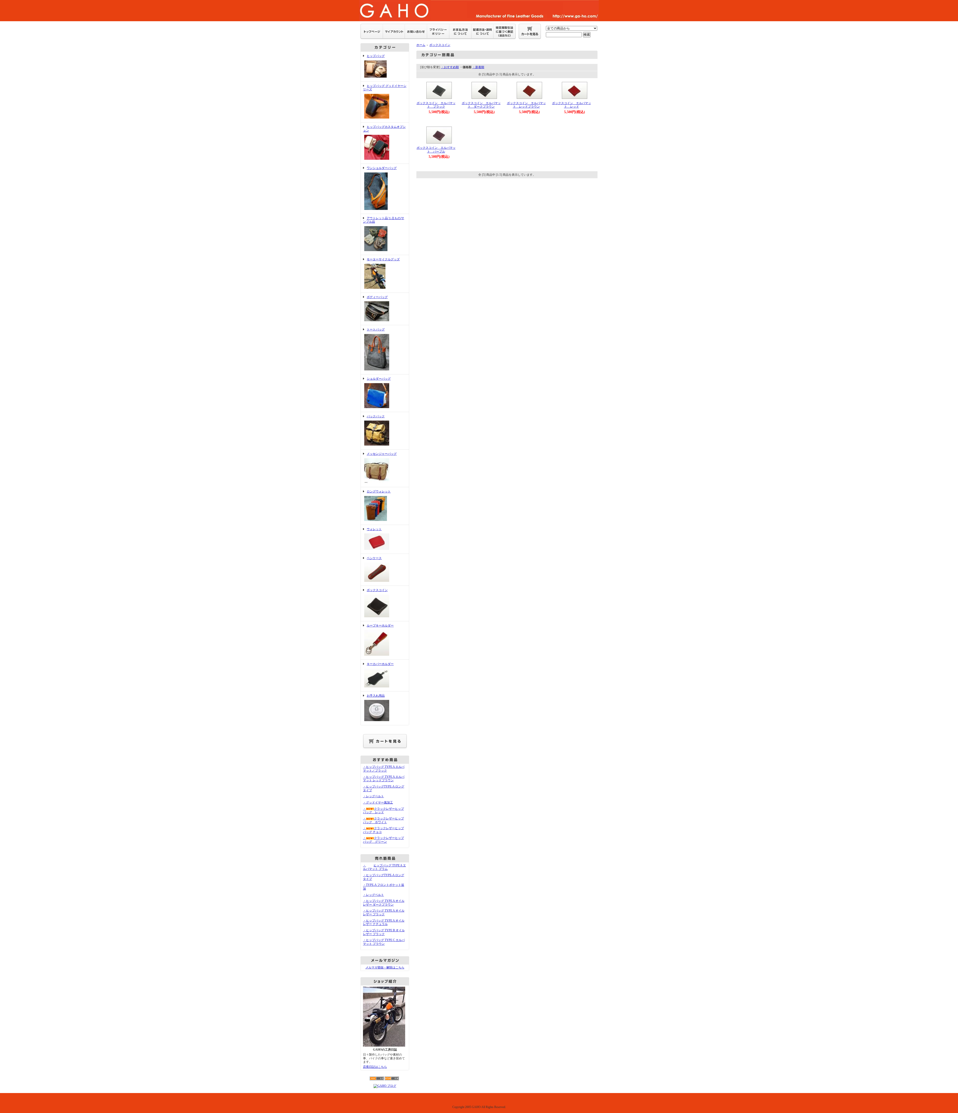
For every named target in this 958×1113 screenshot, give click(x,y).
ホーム (420, 45)
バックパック (376, 416)
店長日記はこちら (375, 1067)
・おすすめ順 (450, 67)
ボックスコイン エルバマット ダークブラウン (481, 105)
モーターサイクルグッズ (383, 259)
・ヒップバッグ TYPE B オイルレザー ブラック (384, 932)
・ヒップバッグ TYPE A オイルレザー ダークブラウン (383, 902)
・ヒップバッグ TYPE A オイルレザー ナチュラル (383, 922)
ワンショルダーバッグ (382, 168)
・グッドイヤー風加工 (378, 802)
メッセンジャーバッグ (382, 454)
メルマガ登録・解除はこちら (384, 967)
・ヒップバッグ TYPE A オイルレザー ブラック (383, 912)
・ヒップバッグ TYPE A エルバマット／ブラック (383, 768)
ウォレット (374, 529)
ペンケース (374, 558)
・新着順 (478, 67)
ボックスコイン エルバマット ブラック (436, 105)
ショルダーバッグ (379, 378)
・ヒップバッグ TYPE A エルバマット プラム (384, 867)
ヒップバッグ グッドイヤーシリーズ (384, 87)
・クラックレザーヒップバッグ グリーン (383, 839)
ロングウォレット (379, 491)
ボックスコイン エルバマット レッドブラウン (526, 105)
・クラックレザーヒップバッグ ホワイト (383, 820)
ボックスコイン (377, 590)
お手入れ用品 (376, 695)
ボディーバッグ (377, 297)
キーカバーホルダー (380, 664)
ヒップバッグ (376, 56)
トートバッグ (376, 329)
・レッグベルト (373, 796)
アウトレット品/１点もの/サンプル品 (383, 220)
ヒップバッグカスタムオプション (384, 128)
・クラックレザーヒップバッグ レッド (383, 810)
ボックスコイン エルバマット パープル (436, 149)
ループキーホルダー (380, 625)
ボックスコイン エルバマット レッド (571, 105)
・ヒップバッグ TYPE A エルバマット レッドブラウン (383, 778)
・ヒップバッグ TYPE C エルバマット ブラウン (384, 942)
